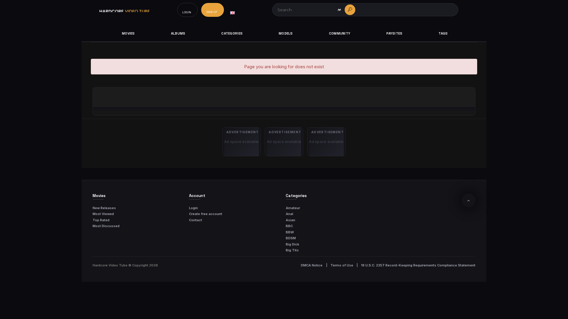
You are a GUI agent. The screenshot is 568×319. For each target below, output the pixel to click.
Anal (289, 214)
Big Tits (292, 250)
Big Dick (292, 244)
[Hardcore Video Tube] (125, 10)
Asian (290, 220)
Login (193, 208)
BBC (289, 226)
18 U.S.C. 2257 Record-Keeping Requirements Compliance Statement (418, 265)
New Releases (104, 208)
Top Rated (101, 220)
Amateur (293, 208)
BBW (290, 232)
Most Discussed (106, 226)
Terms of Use (341, 265)
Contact (195, 220)
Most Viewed (103, 214)
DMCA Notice (311, 265)
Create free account (205, 214)
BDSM (291, 238)
